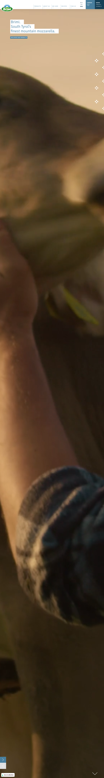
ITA (81, 4)
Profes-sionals (99, 4)
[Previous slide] (3, 766)
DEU (81, 2)
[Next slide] (3, 760)
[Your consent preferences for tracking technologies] (2, 775)
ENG (81, 6)
